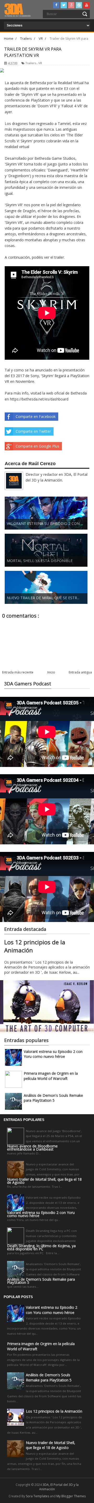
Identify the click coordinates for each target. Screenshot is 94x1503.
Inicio (51, 672)
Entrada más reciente (17, 672)
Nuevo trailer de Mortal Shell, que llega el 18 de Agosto (44, 1181)
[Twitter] (64, 5)
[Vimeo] (79, 5)
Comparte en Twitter (33, 431)
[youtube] (86, 5)
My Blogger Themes (71, 1496)
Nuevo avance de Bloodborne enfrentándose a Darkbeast (32, 1148)
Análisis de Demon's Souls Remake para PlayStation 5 (53, 1098)
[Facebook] (56, 5)
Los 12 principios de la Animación (54, 1411)
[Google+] (71, 5)
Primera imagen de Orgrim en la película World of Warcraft (51, 1076)
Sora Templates (37, 1496)
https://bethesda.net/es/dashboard (39, 399)
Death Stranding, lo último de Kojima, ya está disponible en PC (41, 1247)
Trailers (30, 63)
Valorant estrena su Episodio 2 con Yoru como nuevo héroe (53, 1054)
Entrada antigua (80, 672)
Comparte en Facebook (36, 416)
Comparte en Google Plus (37, 446)
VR (40, 63)
